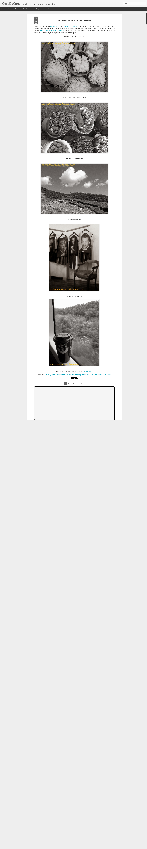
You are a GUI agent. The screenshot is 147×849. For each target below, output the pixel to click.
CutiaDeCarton (88, 371)
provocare (107, 375)
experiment (73, 375)
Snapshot (39, 9)
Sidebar (31, 9)
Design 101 (54, 26)
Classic (3, 9)
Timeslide (47, 9)
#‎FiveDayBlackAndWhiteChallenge (74, 20)
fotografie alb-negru (84, 375)
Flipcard (10, 9)
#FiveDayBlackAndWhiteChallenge (52, 30)
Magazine (17, 9)
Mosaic (25, 9)
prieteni (100, 375)
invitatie (94, 375)
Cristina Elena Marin (70, 26)
